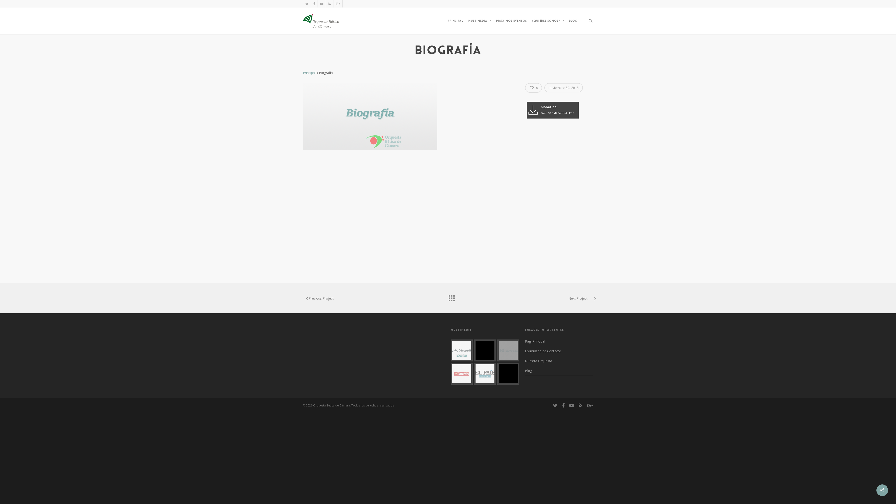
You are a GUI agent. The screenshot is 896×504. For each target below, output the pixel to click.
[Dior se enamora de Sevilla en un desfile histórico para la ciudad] (508, 350)
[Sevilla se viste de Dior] (462, 374)
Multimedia (477, 21)
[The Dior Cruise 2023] (485, 350)
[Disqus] (409, 213)
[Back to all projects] (451, 297)
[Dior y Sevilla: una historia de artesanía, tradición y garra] (508, 374)
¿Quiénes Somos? (546, 21)
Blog (573, 21)
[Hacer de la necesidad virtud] (462, 350)
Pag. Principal (535, 341)
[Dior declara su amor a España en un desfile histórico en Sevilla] (485, 374)
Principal (455, 21)
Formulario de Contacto (543, 351)
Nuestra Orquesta (538, 361)
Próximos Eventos (511, 21)
